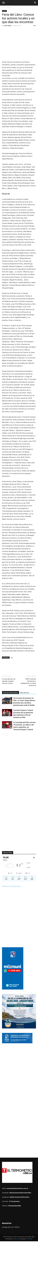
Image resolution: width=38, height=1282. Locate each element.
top (12, 657)
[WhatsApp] (24, 666)
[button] (3, 3)
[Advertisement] (19, 26)
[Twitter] (15, 666)
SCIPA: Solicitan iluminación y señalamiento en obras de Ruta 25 (28, 682)
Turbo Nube (29, 1239)
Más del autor (24, 693)
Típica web (16, 1239)
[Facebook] (10, 666)
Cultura (4, 703)
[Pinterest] (20, 666)
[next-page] (6, 734)
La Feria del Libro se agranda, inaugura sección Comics (8, 681)
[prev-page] (3, 734)
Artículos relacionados (10, 693)
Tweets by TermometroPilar (11, 886)
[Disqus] (19, 767)
